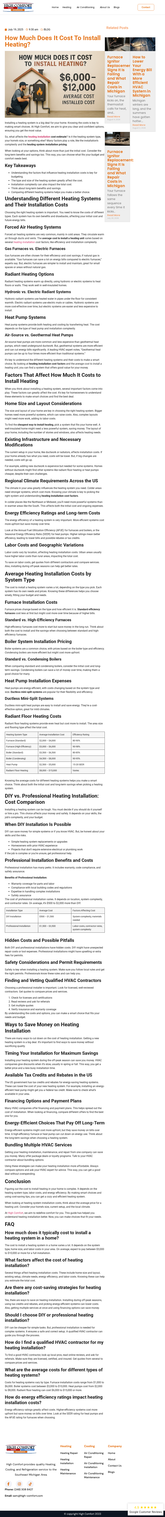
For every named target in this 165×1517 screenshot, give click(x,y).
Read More (113, 116)
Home (55, 7)
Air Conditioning (85, 7)
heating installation (39, 136)
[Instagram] (19, 1484)
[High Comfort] (18, 7)
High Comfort (15, 1212)
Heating (67, 7)
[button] (68, 7)
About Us (105, 7)
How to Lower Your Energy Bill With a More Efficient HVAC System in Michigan (142, 76)
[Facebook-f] (8, 1484)
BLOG (47, 29)
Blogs (117, 7)
